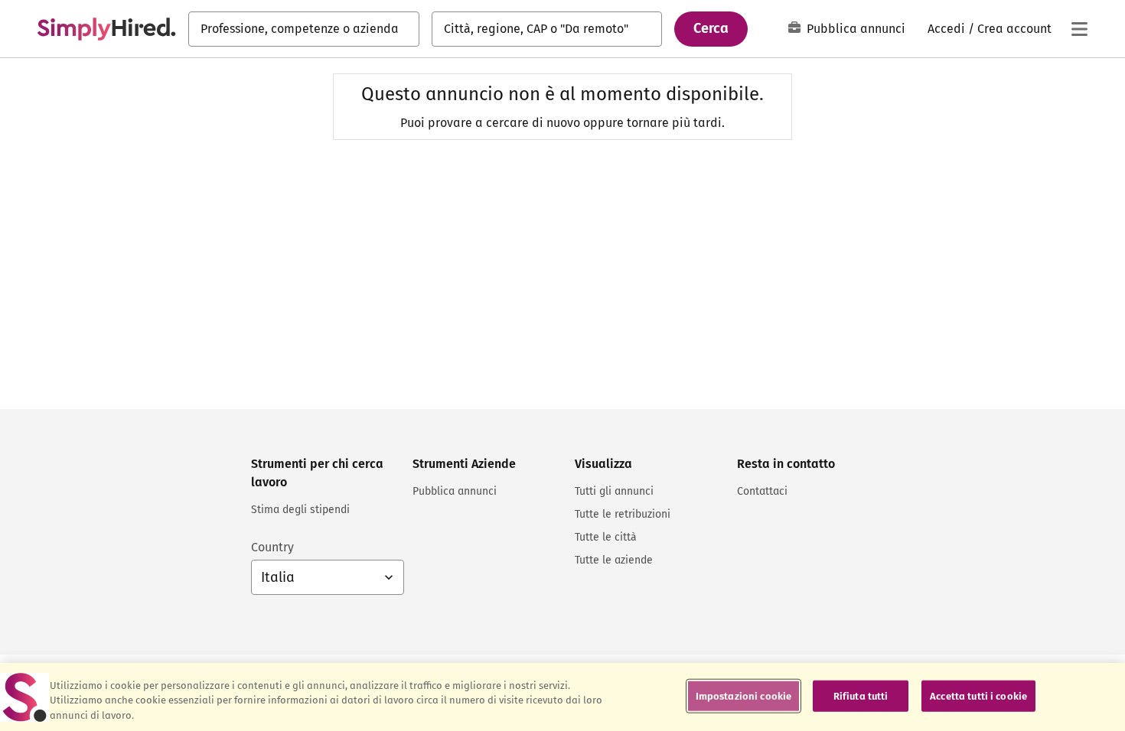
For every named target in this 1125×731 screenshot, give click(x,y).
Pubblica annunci (856, 28)
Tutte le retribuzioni (622, 514)
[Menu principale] (1079, 29)
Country (272, 547)
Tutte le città (606, 537)
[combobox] (303, 29)
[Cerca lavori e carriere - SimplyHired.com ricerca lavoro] (106, 29)
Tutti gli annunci (614, 491)
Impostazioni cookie (743, 695)
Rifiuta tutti (861, 695)
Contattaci (762, 491)
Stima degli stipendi (300, 509)
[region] (562, 697)
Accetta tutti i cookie (978, 695)
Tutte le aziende (614, 560)
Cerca (711, 28)
